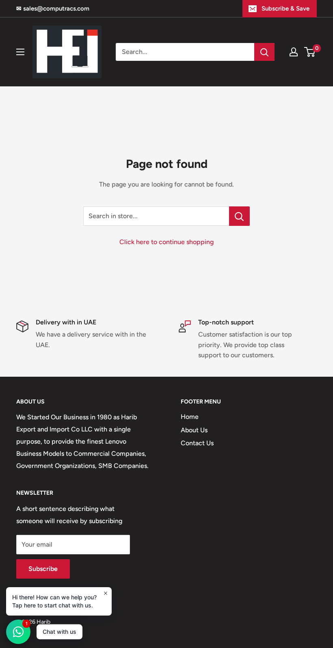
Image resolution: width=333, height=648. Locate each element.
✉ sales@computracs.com (52, 8)
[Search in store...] (239, 216)
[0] (310, 52)
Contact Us (197, 443)
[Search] (264, 52)
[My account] (294, 51)
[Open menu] (20, 52)
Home (190, 417)
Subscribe (43, 569)
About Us (194, 430)
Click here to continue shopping (166, 242)
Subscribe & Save (285, 8)
